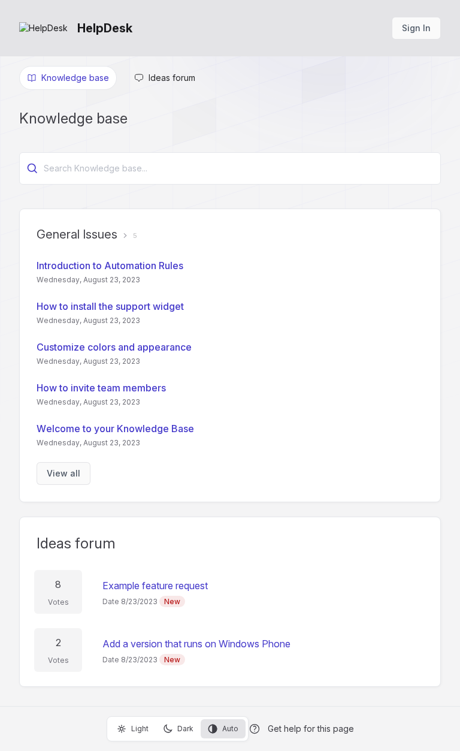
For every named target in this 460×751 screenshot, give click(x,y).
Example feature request (155, 586)
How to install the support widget (110, 306)
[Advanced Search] (32, 168)
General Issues (77, 234)
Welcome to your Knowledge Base (115, 429)
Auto (230, 728)
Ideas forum (76, 543)
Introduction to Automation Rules (110, 266)
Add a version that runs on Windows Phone (196, 644)
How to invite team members (101, 388)
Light (140, 728)
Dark (185, 728)
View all (63, 473)
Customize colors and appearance (114, 347)
